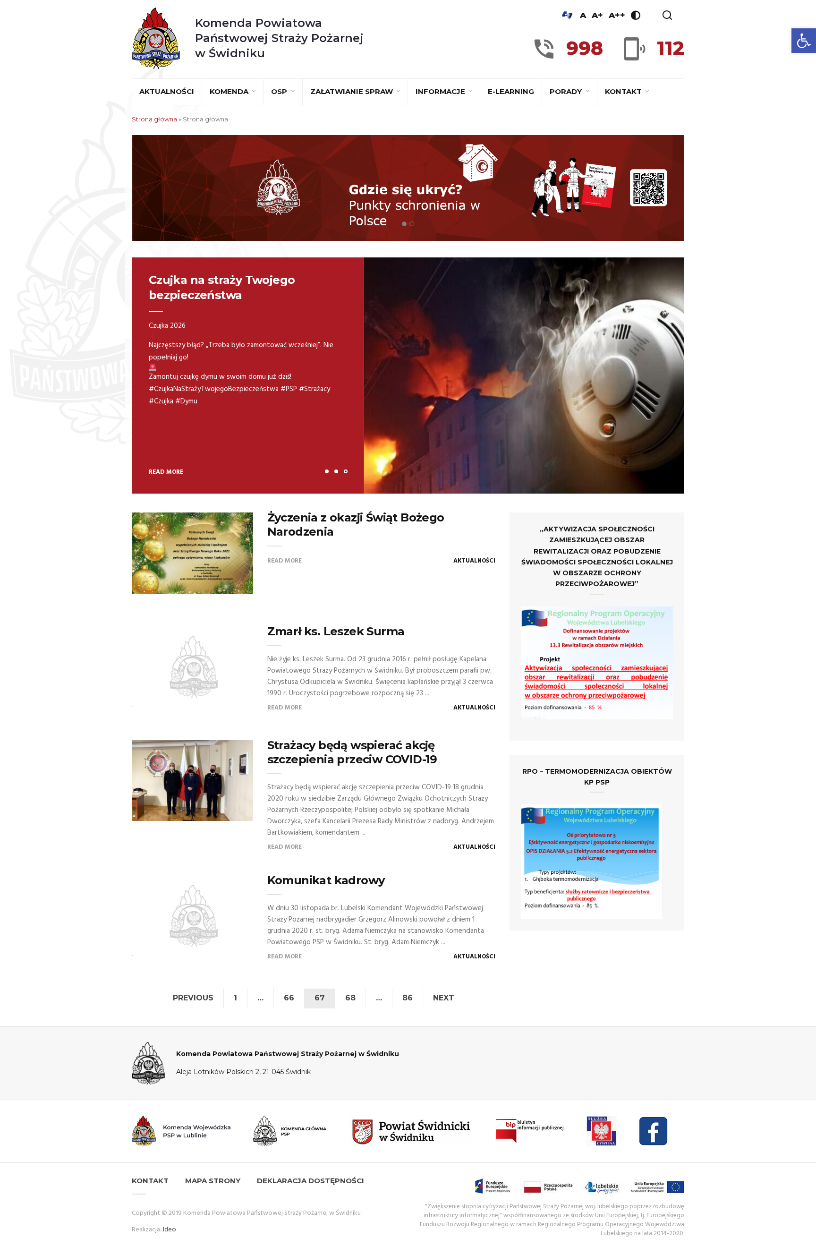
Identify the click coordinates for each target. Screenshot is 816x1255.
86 (407, 997)
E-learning (511, 91)
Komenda (230, 91)
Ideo (169, 1229)
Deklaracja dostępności (310, 1180)
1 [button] (327, 471)
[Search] (667, 15)
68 (350, 997)
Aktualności (166, 91)
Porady (567, 91)
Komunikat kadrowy (326, 880)
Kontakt (624, 91)
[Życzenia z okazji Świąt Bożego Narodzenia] (192, 552)
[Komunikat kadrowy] (192, 915)
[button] (803, 40)
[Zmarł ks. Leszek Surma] (192, 666)
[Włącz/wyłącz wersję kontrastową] (635, 15)
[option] (408, 375)
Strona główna (154, 119)
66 (289, 997)
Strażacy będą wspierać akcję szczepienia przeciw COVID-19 (352, 752)
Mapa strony (212, 1180)
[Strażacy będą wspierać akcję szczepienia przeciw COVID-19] (192, 780)
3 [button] (346, 471)
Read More (162, 472)
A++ (617, 15)
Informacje (441, 91)
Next (443, 997)
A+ (597, 15)
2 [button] (336, 471)
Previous (193, 997)
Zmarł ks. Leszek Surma (336, 631)
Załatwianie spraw (352, 91)
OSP (280, 91)
